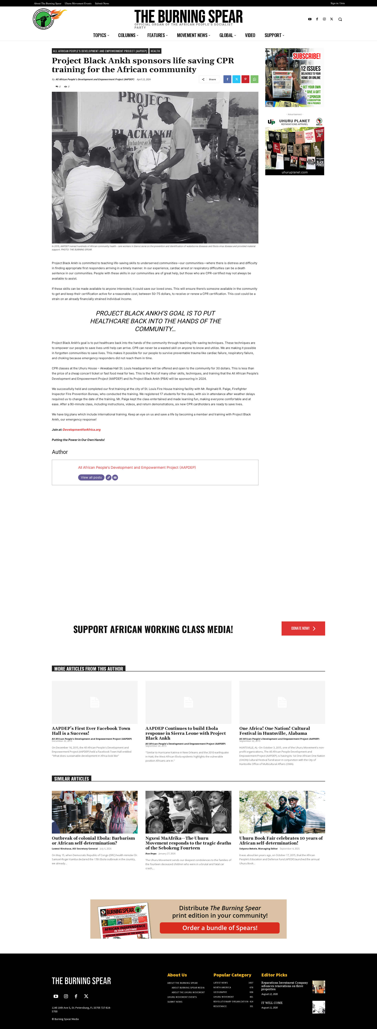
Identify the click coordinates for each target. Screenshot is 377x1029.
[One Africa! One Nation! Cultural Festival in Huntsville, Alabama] (282, 702)
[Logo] (84, 981)
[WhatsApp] (254, 79)
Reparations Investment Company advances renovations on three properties (284, 986)
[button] (340, 19)
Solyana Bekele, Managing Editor (258, 848)
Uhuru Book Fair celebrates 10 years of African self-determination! (281, 841)
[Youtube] (309, 19)
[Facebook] (317, 19)
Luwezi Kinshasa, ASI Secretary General (75, 848)
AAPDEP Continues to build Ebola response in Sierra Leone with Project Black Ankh (185, 733)
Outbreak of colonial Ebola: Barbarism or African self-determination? (93, 841)
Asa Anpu (150, 853)
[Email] (115, 477)
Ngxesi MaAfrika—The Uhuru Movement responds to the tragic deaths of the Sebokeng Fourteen (188, 843)
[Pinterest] (245, 79)
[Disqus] (155, 542)
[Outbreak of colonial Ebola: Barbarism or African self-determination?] (95, 812)
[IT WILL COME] (318, 1007)
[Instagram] (324, 19)
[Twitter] (331, 19)
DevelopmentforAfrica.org (82, 429)
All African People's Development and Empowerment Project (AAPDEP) (95, 79)
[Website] (109, 477)
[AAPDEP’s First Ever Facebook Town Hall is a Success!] (95, 702)
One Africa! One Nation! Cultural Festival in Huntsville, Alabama (274, 731)
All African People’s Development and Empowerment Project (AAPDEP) (100, 51)
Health (155, 51)
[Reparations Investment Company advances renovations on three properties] (318, 987)
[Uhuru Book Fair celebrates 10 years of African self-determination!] (282, 812)
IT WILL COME (272, 1003)
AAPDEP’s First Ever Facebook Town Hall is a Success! (91, 731)
